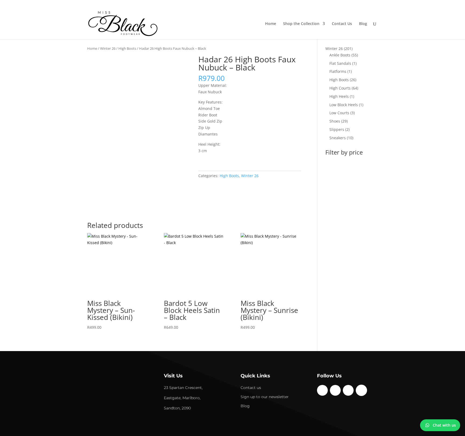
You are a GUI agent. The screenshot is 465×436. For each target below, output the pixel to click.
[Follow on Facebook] (322, 390)
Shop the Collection (301, 24)
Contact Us (342, 24)
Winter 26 (107, 48)
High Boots (127, 48)
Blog (363, 24)
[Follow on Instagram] (335, 390)
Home (270, 24)
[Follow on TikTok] (348, 390)
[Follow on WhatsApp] (361, 390)
